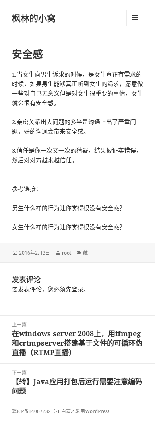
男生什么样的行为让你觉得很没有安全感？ (68, 208)
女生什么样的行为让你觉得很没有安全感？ (68, 227)
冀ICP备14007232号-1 (36, 411)
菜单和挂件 (134, 18)
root (66, 252)
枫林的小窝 (34, 18)
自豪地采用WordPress (85, 411)
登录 (77, 289)
